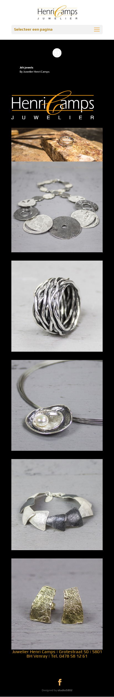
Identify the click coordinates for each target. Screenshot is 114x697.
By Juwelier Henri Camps (35, 71)
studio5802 (65, 690)
